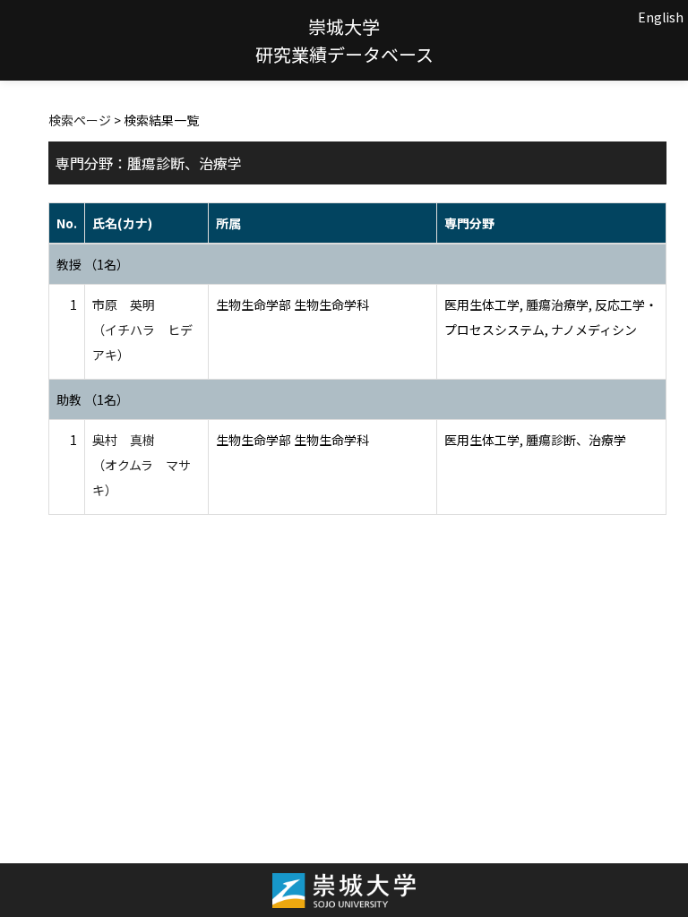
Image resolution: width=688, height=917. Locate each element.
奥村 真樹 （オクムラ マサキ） (141, 465)
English (661, 17)
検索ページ (79, 120)
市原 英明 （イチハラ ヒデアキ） (142, 330)
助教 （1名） (92, 399)
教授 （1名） (92, 264)
